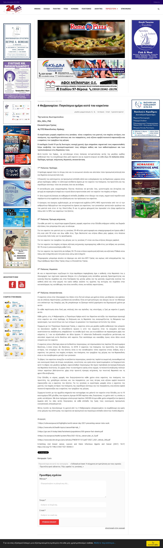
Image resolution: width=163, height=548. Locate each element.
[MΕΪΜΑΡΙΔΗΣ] (81, 85)
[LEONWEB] (17, 217)
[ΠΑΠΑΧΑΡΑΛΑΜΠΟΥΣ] (17, 80)
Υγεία (49, 458)
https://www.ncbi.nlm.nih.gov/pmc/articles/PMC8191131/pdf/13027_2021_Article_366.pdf (74, 440)
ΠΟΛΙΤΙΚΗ (56, 9)
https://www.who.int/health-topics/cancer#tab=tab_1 (59, 427)
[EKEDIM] (81, 69)
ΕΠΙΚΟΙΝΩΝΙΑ (126, 9)
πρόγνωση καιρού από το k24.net (14, 358)
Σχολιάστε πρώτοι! (117, 112)
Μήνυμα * (43, 479)
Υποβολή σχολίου (49, 522)
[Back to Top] (157, 538)
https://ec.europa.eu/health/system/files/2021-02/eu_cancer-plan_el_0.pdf (68, 436)
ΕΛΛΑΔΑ (47, 9)
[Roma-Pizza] (81, 39)
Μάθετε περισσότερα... (105, 542)
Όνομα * (42, 500)
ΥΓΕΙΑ (66, 9)
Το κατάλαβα (153, 543)
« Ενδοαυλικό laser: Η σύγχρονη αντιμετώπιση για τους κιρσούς (95, 464)
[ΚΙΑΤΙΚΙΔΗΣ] (146, 207)
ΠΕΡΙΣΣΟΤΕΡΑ (111, 9)
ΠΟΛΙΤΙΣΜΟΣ (86, 9)
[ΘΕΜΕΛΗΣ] (17, 41)
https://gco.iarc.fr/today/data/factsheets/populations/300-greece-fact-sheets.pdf (71, 431)
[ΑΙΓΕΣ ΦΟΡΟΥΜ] (17, 112)
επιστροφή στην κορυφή (115, 528)
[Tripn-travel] (17, 172)
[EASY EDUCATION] (146, 149)
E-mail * (42, 510)
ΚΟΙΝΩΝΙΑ (74, 9)
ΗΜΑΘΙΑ (37, 9)
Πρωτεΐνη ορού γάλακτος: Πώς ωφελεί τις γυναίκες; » (62, 467)
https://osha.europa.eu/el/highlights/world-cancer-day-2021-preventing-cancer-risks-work (74, 423)
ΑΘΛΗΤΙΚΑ (98, 9)
